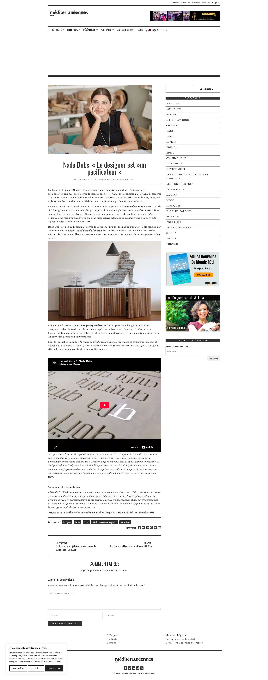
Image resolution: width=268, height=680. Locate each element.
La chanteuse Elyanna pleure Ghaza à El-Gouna (131, 546)
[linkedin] (133, 668)
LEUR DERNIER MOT (125, 30)
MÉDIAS (171, 195)
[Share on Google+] (147, 527)
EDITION (172, 147)
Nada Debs (125, 522)
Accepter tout (54, 668)
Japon (77, 522)
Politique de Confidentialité (182, 639)
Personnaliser (18, 668)
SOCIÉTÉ (171, 233)
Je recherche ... (206, 88)
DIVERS (171, 142)
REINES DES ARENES (179, 227)
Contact (196, 2)
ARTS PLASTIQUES (178, 120)
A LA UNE (172, 104)
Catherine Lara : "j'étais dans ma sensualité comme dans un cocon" (76, 547)
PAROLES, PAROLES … (180, 211)
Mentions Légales (211, 2)
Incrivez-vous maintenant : (178, 346)
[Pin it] (151, 527)
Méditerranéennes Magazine (105, 522)
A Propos (174, 2)
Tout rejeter (36, 668)
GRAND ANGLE (176, 158)
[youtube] (141, 668)
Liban (86, 522)
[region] (36, 658)
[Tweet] (143, 527)
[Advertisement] (134, 54)
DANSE (170, 131)
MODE (170, 200)
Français (153, 30)
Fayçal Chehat (104, 179)
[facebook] (125, 668)
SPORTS (171, 238)
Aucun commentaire (124, 179)
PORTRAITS (106, 30)
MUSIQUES (173, 206)
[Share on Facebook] (139, 527)
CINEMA (171, 125)
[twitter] (129, 668)
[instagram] (137, 668)
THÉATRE (172, 244)
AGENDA (172, 114)
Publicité (185, 2)
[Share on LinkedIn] (159, 527)
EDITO (140, 30)
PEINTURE (173, 217)
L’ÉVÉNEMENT (89, 30)
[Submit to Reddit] (155, 527)
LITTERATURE (175, 189)
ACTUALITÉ (57, 30)
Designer (67, 522)
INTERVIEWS (72, 30)
